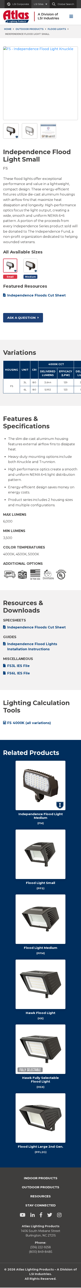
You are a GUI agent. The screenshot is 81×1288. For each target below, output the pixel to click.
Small (10, 276)
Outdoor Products (30, 29)
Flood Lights (57, 29)
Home (7, 29)
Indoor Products (40, 1178)
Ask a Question (22, 318)
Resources (40, 1196)
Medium (30, 276)
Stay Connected (40, 1205)
